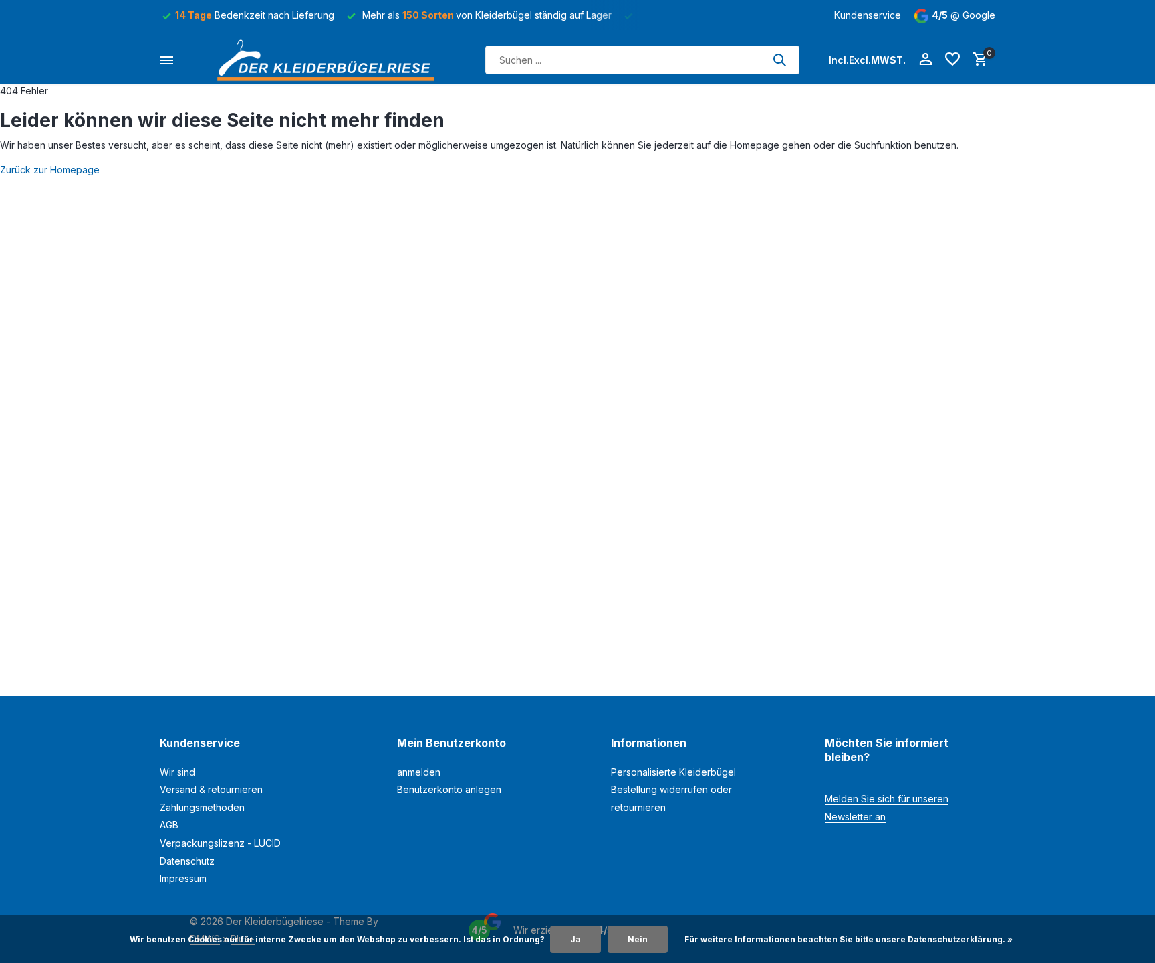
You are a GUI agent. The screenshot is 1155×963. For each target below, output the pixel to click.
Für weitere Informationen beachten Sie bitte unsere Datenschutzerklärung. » (848, 939)
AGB (169, 824)
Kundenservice (867, 15)
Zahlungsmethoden (202, 807)
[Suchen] (779, 59)
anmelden (418, 772)
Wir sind (177, 772)
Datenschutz (187, 861)
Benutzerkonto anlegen (449, 789)
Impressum (183, 878)
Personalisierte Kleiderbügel (673, 772)
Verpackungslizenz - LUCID (220, 843)
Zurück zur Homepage (50, 169)
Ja (575, 939)
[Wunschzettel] (952, 60)
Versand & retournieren (211, 789)
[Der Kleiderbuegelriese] (329, 60)
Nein (638, 939)
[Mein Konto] (925, 59)
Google (978, 15)
